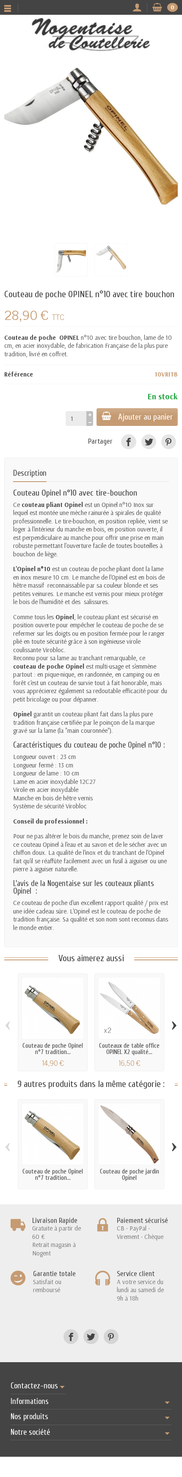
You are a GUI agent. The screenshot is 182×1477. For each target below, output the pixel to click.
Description (30, 473)
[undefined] (91, 148)
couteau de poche (92, 569)
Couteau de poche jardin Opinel (129, 1175)
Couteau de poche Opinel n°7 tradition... (52, 1049)
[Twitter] (148, 441)
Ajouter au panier (145, 417)
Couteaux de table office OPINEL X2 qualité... (129, 1049)
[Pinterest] (168, 441)
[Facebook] (128, 441)
